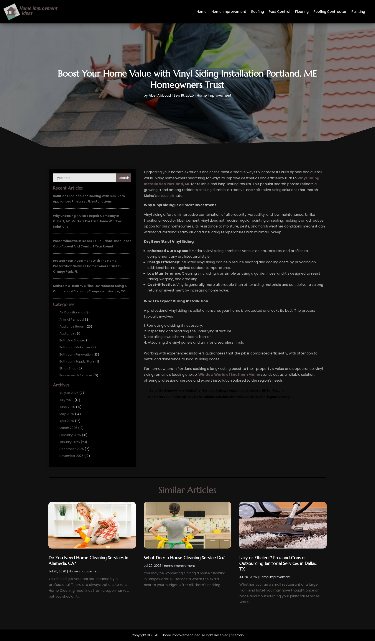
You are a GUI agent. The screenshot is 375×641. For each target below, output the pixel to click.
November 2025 (71, 456)
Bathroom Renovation (76, 354)
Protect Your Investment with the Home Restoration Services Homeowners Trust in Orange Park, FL (87, 266)
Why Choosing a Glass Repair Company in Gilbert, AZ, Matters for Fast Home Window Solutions (87, 221)
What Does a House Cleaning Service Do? (184, 557)
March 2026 (68, 428)
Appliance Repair (72, 326)
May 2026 (66, 414)
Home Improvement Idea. (181, 635)
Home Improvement (228, 11)
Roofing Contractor (330, 11)
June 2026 (67, 407)
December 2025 (71, 449)
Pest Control (279, 11)
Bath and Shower (72, 340)
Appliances (67, 333)
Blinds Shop (67, 368)
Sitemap (237, 635)
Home (201, 11)
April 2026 (66, 421)
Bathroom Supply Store (76, 361)
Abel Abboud (160, 95)
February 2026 (70, 435)
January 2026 (69, 442)
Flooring (302, 11)
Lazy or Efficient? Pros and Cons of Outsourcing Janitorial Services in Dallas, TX (278, 563)
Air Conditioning (71, 312)
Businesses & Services (75, 375)
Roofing (257, 11)
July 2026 (66, 400)
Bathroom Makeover (74, 347)
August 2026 (68, 393)
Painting (358, 11)
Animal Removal (71, 319)
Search (123, 178)
